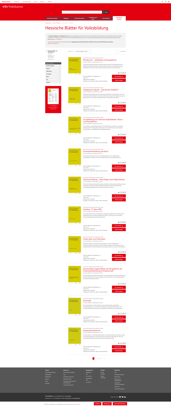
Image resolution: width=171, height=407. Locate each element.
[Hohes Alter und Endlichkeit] (74, 245)
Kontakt (50, 1)
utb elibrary (88, 382)
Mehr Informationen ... (77, 404)
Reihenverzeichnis (67, 379)
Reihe (47, 76)
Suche (106, 12)
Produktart (48, 74)
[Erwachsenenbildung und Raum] (74, 157)
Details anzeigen (119, 80)
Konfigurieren (107, 403)
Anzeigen (47, 383)
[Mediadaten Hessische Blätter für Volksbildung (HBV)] (53, 96)
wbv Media (68, 396)
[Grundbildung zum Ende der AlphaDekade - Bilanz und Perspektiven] (74, 125)
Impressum (117, 386)
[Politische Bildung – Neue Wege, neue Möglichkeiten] (74, 185)
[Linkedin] (125, 397)
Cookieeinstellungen (119, 374)
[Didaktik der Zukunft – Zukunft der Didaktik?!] (74, 96)
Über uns (42, 1)
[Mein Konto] (165, 1)
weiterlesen (59, 39)
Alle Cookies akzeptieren (120, 403)
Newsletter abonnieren (68, 376)
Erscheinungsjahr (50, 65)
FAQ (64, 374)
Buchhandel (48, 376)
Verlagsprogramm (6, 1)
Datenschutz (117, 376)
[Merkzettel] (162, 1)
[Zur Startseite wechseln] (12, 6)
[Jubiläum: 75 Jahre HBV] (74, 215)
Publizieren (16, 1)
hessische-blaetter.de (52, 43)
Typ (47, 79)
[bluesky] (122, 397)
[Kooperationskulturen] (74, 336)
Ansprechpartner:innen (50, 372)
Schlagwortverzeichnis (68, 385)
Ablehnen (97, 403)
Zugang (48, 82)
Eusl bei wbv (89, 376)
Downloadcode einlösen (69, 372)
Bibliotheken (48, 374)
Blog (35, 1)
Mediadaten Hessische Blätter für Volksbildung (53, 107)
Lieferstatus (49, 71)
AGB (115, 372)
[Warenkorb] (169, 1)
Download (118, 76)
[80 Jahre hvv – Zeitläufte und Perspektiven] (74, 66)
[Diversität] (74, 307)
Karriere (47, 379)
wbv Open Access (27, 1)
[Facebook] (120, 397)
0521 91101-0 (68, 398)
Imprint (48, 68)
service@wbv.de (76, 398)
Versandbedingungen (119, 388)
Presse (46, 381)
